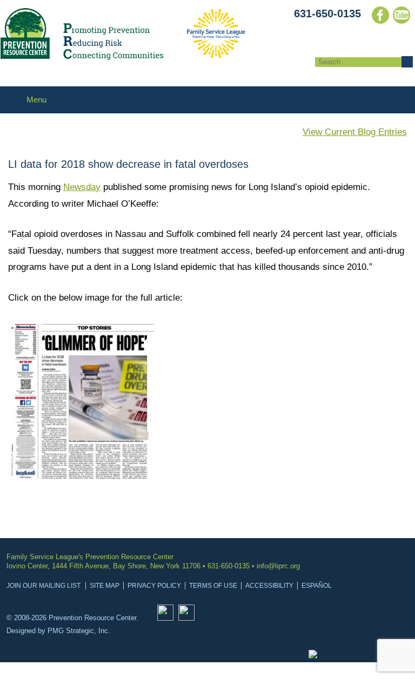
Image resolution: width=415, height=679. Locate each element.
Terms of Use (213, 585)
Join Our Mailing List (43, 585)
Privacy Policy (154, 585)
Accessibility (269, 585)
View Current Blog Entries (355, 132)
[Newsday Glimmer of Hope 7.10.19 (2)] (81, 479)
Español (317, 585)
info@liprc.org (278, 566)
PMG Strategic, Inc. (79, 631)
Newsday (82, 187)
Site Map (104, 585)
